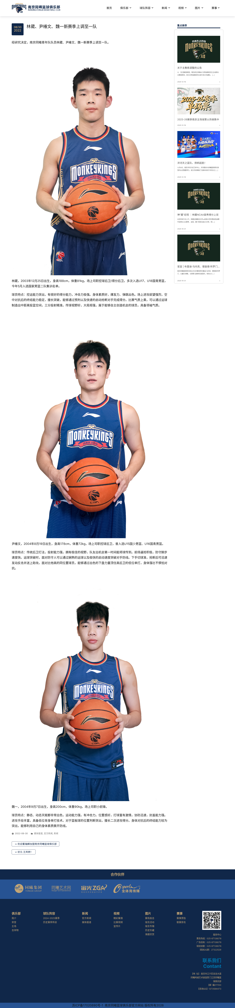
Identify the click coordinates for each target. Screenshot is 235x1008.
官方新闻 (48, 833)
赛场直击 (149, 918)
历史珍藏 (149, 930)
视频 (181, 8)
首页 (109, 8)
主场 (14, 926)
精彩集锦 (118, 918)
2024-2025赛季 (51, 918)
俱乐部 (124, 8)
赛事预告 (181, 918)
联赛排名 (181, 922)
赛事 (214, 8)
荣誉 (14, 922)
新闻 (164, 8)
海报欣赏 (149, 934)
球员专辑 (149, 926)
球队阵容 (145, 8)
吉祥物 (15, 930)
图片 (197, 8)
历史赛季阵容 (50, 922)
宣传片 (117, 926)
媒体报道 (38, 833)
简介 (14, 918)
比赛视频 (118, 922)
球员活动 (149, 922)
